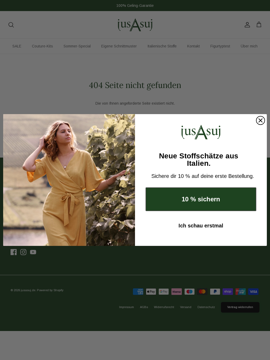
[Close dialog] (260, 120)
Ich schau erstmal (201, 225)
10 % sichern (201, 199)
